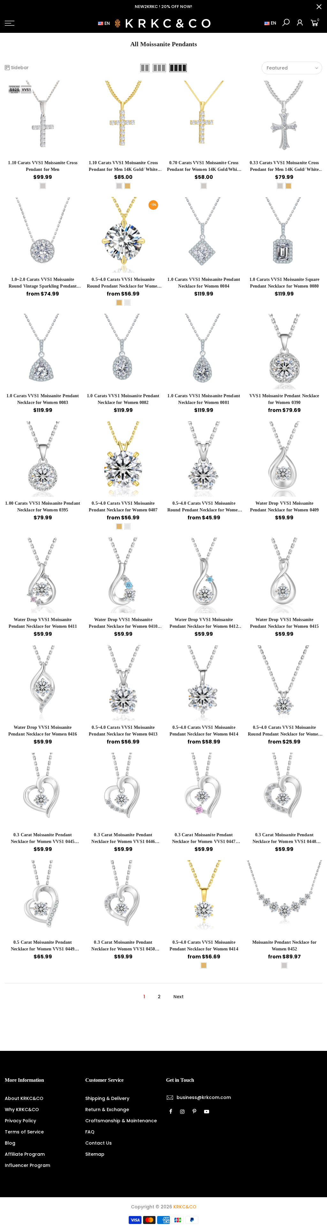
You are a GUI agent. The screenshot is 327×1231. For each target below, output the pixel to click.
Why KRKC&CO (22, 1109)
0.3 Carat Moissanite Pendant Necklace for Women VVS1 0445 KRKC (42, 841)
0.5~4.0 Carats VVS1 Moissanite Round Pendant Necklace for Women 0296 (123, 286)
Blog (10, 1143)
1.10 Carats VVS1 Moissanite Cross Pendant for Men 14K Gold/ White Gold (123, 169)
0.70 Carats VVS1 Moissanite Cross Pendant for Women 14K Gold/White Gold (203, 169)
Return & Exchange (107, 1109)
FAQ (90, 1132)
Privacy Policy (20, 1120)
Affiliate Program (25, 1154)
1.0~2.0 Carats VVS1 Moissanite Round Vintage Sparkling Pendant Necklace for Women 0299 (43, 286)
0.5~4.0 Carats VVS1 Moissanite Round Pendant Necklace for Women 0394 (203, 510)
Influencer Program (27, 1165)
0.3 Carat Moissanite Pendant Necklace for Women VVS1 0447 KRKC (204, 841)
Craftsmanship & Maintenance (121, 1120)
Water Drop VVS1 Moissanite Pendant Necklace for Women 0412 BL (204, 626)
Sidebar (20, 67)
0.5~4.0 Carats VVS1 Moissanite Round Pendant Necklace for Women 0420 (284, 734)
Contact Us (98, 1143)
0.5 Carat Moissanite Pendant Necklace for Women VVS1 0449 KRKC (42, 949)
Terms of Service (24, 1132)
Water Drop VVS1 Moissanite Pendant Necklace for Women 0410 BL (123, 626)
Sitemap (94, 1154)
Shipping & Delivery (107, 1098)
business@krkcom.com (204, 1097)
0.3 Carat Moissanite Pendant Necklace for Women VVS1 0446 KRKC (123, 841)
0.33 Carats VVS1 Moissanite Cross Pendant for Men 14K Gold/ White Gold (284, 169)
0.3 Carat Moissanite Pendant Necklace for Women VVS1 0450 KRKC (123, 949)
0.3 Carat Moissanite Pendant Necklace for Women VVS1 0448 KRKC (284, 841)
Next (178, 996)
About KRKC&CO (24, 1098)
